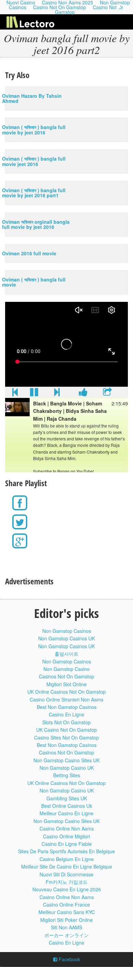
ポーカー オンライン (66, 935)
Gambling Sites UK (66, 798)
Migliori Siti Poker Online (66, 919)
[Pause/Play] (34, 393)
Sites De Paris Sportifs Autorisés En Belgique (66, 851)
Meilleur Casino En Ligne (66, 813)
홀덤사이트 (66, 653)
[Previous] (15, 393)
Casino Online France (66, 904)
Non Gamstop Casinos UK (66, 638)
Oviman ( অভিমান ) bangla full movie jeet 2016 (33, 161)
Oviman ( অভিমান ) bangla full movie (33, 282)
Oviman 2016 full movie (29, 253)
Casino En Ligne (66, 714)
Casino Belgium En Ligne (67, 859)
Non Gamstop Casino (66, 668)
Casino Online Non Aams (67, 828)
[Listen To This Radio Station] (107, 393)
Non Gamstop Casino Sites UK (66, 760)
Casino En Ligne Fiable (67, 843)
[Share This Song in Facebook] (83, 393)
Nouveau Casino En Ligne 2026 (66, 889)
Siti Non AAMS (66, 927)
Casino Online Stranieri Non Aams (66, 699)
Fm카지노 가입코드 (67, 881)
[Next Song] (57, 393)
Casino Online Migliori (66, 836)
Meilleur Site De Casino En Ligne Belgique (66, 866)
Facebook (68, 959)
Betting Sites (66, 775)
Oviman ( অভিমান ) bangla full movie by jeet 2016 (33, 129)
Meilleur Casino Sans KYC (67, 912)
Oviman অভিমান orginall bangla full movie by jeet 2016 (36, 224)
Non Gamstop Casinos (66, 630)
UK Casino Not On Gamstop (66, 729)
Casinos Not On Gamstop (66, 676)
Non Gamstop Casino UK (67, 767)
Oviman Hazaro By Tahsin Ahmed (32, 98)
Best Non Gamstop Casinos (67, 707)
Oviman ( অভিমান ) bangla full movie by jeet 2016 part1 (33, 193)
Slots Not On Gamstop (66, 722)
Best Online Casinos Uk (66, 805)
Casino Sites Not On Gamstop (66, 737)
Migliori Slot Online (66, 684)
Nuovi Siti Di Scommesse (66, 874)
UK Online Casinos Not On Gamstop (66, 691)
